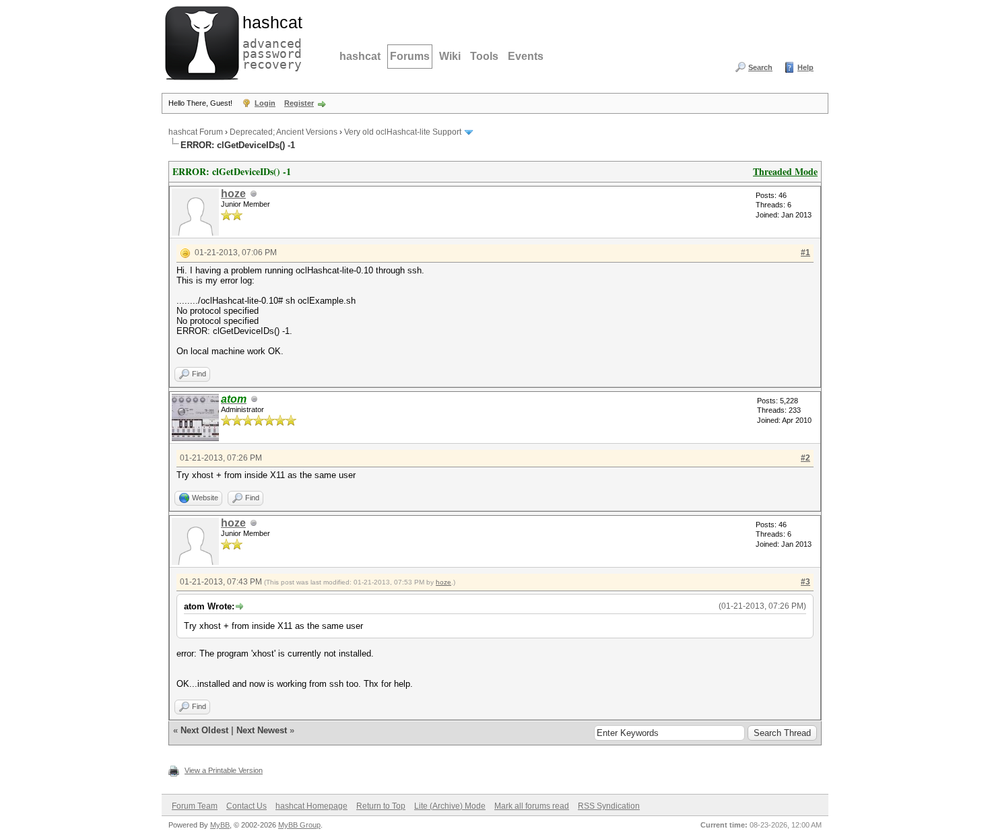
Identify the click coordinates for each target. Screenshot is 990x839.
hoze (233, 193)
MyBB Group (299, 825)
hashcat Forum (195, 132)
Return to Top (380, 806)
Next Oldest (204, 730)
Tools (484, 56)
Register (299, 103)
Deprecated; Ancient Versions (283, 132)
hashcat (360, 56)
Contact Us (246, 806)
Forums (410, 56)
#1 (805, 252)
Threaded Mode (785, 171)
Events (525, 56)
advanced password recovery (269, 41)
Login (265, 103)
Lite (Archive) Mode (450, 806)
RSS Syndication (609, 806)
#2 (805, 458)
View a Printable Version (224, 770)
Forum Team (195, 806)
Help (805, 67)
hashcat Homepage (311, 806)
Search (760, 67)
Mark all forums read (531, 806)
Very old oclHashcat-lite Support (402, 132)
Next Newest (261, 730)
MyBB (220, 825)
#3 (805, 581)
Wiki (450, 56)
